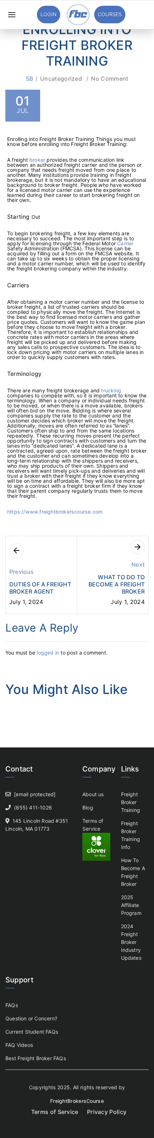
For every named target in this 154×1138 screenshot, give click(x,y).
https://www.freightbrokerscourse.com (54, 512)
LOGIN (48, 14)
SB (29, 78)
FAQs (11, 1005)
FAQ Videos (19, 1045)
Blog (87, 807)
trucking (111, 390)
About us (93, 794)
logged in (48, 653)
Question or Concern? (31, 1018)
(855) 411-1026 (33, 807)
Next (138, 564)
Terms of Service (54, 1111)
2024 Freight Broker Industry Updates (131, 942)
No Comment (109, 78)
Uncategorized (61, 78)
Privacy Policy (106, 1111)
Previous (21, 571)
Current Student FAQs (31, 1032)
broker (38, 160)
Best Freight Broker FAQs (35, 1058)
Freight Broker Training (130, 802)
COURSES (110, 14)
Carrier (125, 243)
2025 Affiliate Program (131, 905)
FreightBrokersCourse (77, 1101)
